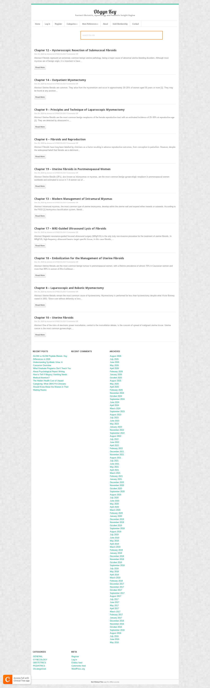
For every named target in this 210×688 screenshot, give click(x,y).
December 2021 (117, 451)
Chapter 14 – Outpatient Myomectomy (60, 80)
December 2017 (117, 584)
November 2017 (117, 587)
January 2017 (116, 618)
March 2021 (115, 473)
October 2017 (116, 590)
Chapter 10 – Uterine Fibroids (53, 317)
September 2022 (117, 433)
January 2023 (116, 427)
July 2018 (114, 568)
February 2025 (116, 390)
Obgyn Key (105, 11)
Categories (72, 24)
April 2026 (114, 368)
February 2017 (116, 615)
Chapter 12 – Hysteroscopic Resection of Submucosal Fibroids (75, 50)
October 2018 (116, 562)
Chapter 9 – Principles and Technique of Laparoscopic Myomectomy (79, 109)
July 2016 (114, 636)
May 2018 (114, 571)
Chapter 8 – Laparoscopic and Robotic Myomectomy (69, 288)
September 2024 (117, 399)
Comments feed (78, 666)
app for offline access (105, 682)
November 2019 (117, 522)
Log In (47, 24)
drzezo (49, 54)
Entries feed (76, 663)
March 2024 (115, 408)
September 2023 (117, 411)
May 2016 (114, 642)
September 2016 (117, 630)
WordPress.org (78, 669)
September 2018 (117, 565)
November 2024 (117, 393)
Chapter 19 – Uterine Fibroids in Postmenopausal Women (72, 169)
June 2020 (114, 501)
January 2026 (116, 374)
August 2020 (115, 494)
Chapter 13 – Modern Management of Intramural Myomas (73, 198)
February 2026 (116, 371)
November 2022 (117, 430)
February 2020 (116, 513)
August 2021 (115, 458)
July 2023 (114, 417)
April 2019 (114, 544)
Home (37, 24)
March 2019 (115, 547)
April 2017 (114, 608)
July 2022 (114, 439)
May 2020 (114, 504)
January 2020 (116, 516)
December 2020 (117, 482)
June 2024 (114, 402)
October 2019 (116, 525)
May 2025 (114, 384)
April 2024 (114, 405)
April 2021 (114, 470)
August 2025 (115, 381)
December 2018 (117, 556)
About (105, 24)
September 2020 (117, 491)
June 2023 (114, 421)
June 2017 (114, 602)
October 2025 (116, 377)
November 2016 (117, 624)
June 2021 (114, 464)
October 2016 (116, 627)
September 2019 (117, 528)
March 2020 (115, 510)
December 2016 (117, 621)
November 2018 (117, 559)
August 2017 (115, 596)
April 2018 (114, 574)
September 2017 (117, 593)
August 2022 (115, 436)
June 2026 (114, 362)
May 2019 (114, 541)
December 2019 (117, 519)
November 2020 (117, 485)
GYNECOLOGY (60, 54)
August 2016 (115, 633)
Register (58, 24)
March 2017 (115, 611)
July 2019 (114, 534)
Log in (74, 659)
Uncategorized (39, 669)
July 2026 (114, 359)
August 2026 (115, 356)
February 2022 (116, 448)
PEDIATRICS (39, 666)
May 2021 (114, 467)
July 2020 (114, 498)
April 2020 (114, 507)
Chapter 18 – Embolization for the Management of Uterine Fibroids (79, 258)
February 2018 (116, 581)
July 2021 (114, 461)
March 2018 (115, 578)
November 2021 (117, 454)
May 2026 (114, 365)
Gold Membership (120, 24)
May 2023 (114, 424)
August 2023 (115, 414)
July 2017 (114, 599)
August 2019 (115, 531)
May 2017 (114, 605)
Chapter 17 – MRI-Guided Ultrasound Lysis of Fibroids (70, 228)
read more (40, 67)
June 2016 (114, 639)
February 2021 (116, 476)
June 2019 (114, 538)
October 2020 (116, 488)
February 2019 (116, 550)
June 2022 (114, 442)
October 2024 (116, 396)
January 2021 (116, 479)
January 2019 (116, 553)
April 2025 (114, 387)
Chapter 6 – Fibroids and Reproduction (60, 139)
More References (90, 24)
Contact (135, 24)
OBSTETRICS (39, 663)
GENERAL (38, 656)
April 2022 (114, 445)
